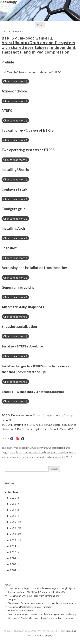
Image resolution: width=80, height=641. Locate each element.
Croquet (12, 599)
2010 (15, 552)
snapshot (62, 452)
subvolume (15, 457)
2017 (15, 509)
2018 (15, 503)
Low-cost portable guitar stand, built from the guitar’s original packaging (43, 588)
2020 (15, 497)
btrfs (19, 452)
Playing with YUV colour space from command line (33, 596)
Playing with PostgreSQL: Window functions (30, 607)
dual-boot (44, 452)
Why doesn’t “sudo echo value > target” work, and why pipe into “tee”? (43, 618)
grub (53, 452)
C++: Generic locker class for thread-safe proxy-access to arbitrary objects (43, 614)
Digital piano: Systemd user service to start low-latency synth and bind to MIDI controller (43, 603)
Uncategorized (56, 447)
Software (42, 447)
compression (30, 452)
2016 (15, 515)
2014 (15, 527)
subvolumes (29, 457)
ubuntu (41, 457)
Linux (33, 447)
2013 (15, 533)
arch (12, 452)
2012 (15, 540)
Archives (12, 492)
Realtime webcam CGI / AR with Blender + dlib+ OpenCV (36, 592)
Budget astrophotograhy (20, 610)
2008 (15, 564)
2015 (15, 521)
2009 (15, 558)
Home (7, 31)
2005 (15, 570)
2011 (15, 546)
